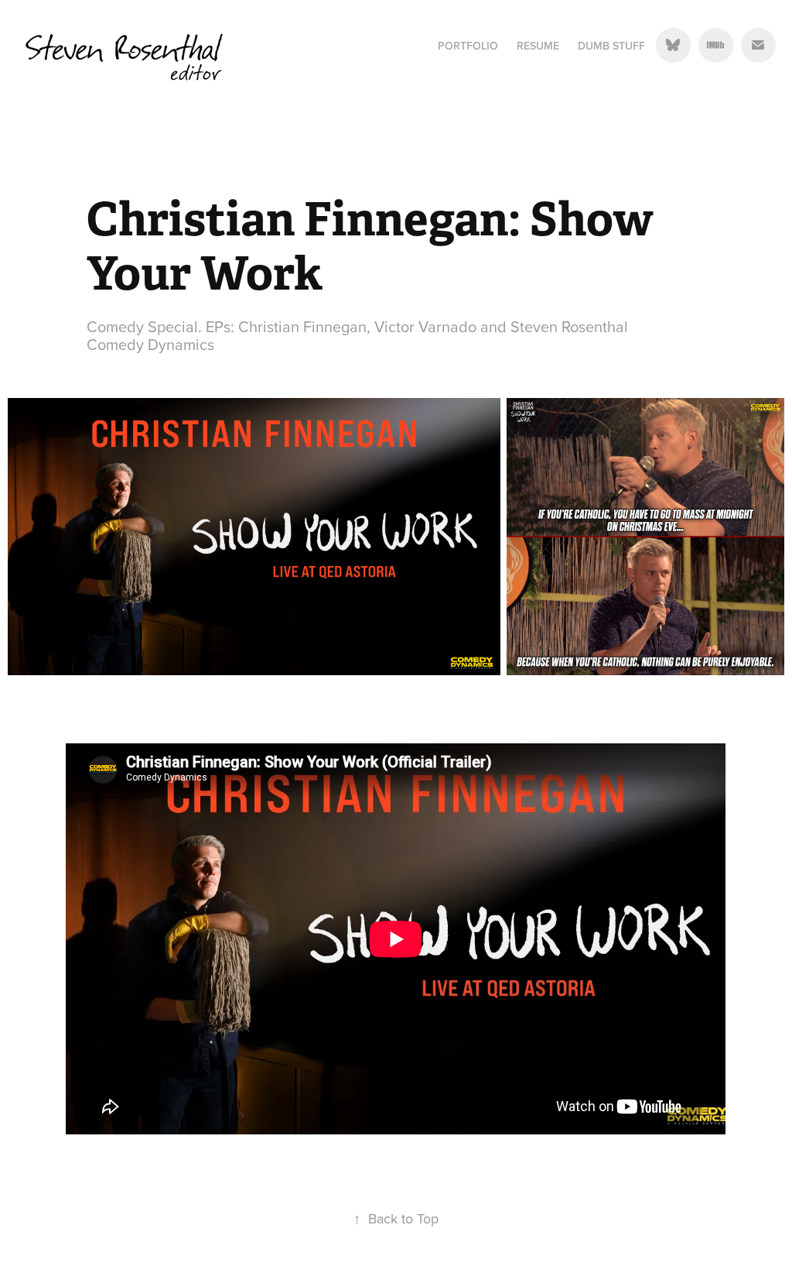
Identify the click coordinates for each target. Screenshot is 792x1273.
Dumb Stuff (611, 45)
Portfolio (468, 45)
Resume (538, 45)
